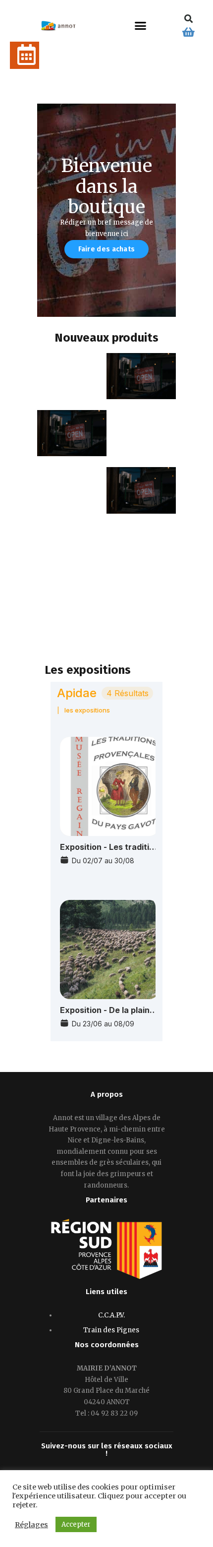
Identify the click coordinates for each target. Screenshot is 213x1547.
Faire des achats (106, 249)
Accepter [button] (76, 1524)
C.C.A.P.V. (111, 1315)
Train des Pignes (111, 1330)
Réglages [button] (31, 1524)
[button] (140, 25)
